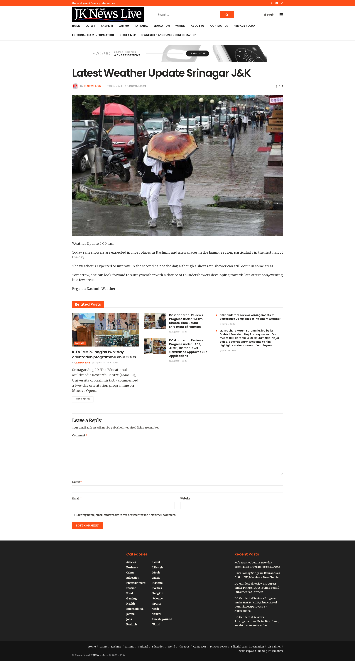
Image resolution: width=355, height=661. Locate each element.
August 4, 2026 (179, 331)
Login (270, 14)
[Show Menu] (281, 14)
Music (156, 577)
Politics (157, 588)
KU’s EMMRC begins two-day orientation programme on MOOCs (104, 354)
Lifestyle (157, 567)
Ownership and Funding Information (93, 3)
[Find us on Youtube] (276, 3)
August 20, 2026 (102, 362)
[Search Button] (227, 14)
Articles (131, 562)
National (141, 26)
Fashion (131, 588)
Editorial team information (93, 35)
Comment (79, 435)
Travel (156, 614)
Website (185, 498)
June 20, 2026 (228, 350)
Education (162, 26)
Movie (156, 572)
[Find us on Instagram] (282, 3)
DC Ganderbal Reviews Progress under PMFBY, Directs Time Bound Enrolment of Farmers (186, 321)
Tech (155, 608)
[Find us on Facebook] (267, 3)
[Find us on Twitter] (271, 3)
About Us (197, 26)
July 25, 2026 (228, 324)
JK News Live (92, 86)
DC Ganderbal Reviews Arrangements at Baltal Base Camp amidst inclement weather (250, 317)
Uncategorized (162, 619)
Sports (156, 603)
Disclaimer (127, 35)
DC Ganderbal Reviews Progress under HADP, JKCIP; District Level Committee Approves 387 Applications (188, 348)
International (134, 608)
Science (157, 598)
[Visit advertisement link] (177, 56)
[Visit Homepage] (108, 14)
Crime (130, 572)
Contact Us (219, 26)
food (129, 593)
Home (76, 26)
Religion (157, 593)
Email (77, 498)
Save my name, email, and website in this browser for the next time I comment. (126, 515)
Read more (84, 398)
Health (130, 603)
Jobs (129, 619)
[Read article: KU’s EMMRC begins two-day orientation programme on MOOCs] (105, 330)
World (180, 26)
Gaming (131, 598)
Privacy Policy (245, 26)
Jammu (124, 26)
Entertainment (135, 583)
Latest (90, 26)
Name (77, 481)
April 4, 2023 (114, 86)
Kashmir (107, 26)
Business (132, 567)
